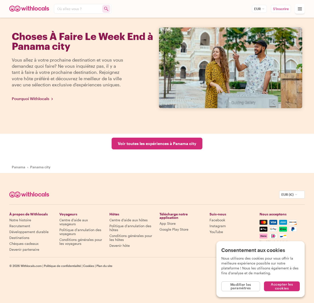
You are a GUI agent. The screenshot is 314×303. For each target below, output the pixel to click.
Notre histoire (20, 220)
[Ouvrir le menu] (300, 9)
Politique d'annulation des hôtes (130, 228)
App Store (167, 223)
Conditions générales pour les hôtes (130, 238)
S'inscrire (281, 9)
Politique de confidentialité (62, 265)
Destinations (19, 238)
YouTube (216, 232)
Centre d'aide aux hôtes (128, 220)
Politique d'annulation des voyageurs (80, 232)
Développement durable (29, 232)
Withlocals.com (31, 265)
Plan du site (104, 265)
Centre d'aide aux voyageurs (73, 222)
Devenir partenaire (24, 249)
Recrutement (19, 226)
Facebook (217, 220)
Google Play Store (173, 229)
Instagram (217, 226)
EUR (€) (287, 194)
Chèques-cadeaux (24, 243)
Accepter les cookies (282, 286)
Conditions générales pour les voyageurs (80, 241)
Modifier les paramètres (240, 286)
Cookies (88, 265)
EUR (257, 9)
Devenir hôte (119, 245)
